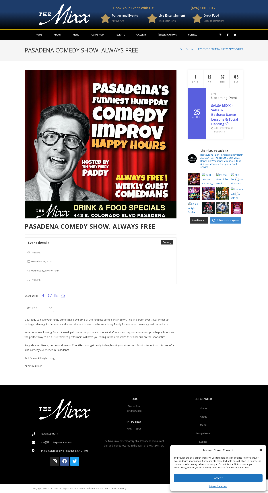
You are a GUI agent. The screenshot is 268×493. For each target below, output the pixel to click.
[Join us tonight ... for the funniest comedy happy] (194, 208)
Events (120, 34)
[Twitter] (235, 35)
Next (213, 94)
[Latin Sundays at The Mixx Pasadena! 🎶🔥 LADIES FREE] (237, 179)
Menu (76, 34)
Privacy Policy (119, 488)
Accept (218, 478)
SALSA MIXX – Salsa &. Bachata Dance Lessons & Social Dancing (224, 114)
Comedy (167, 242)
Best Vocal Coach (101, 488)
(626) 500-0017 (203, 8)
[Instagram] (220, 35)
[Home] (181, 49)
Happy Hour (98, 34)
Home (39, 34)
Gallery (141, 34)
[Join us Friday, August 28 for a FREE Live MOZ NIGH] (222, 193)
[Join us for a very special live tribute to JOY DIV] (208, 208)
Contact (193, 34)
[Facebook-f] (227, 35)
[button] (261, 450)
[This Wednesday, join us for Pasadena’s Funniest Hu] (237, 208)
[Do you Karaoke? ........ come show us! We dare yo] (194, 193)
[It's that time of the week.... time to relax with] (222, 179)
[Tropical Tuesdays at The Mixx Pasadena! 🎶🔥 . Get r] (194, 179)
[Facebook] (64, 461)
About (57, 34)
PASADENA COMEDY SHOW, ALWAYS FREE (220, 49)
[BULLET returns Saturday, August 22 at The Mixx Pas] (208, 179)
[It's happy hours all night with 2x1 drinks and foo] (208, 193)
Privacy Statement (218, 486)
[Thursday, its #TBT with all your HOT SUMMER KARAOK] (237, 193)
